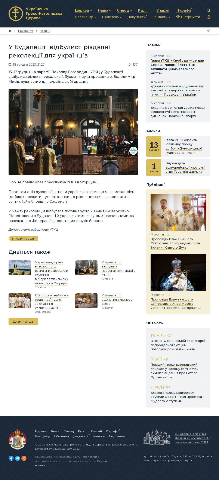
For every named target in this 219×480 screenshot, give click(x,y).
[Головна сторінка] (10, 30)
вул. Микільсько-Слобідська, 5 (164, 456)
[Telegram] (17, 458)
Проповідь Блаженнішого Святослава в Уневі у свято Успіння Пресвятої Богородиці (176, 303)
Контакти (99, 436)
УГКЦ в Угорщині (24, 238)
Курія (82, 431)
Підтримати (117, 436)
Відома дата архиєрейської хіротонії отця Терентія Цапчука (185, 167)
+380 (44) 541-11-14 (155, 460)
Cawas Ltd (58, 448)
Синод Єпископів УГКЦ (190, 433)
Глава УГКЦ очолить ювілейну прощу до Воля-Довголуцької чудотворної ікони (184, 146)
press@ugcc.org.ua (180, 460)
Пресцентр (42, 436)
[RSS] (24, 458)
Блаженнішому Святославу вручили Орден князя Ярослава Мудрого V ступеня (176, 397)
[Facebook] (11, 458)
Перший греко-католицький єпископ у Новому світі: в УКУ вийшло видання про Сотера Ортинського (174, 371)
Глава (55, 431)
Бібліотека (61, 436)
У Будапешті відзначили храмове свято (117, 299)
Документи (80, 436)
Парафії (112, 431)
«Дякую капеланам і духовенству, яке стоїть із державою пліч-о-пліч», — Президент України (177, 90)
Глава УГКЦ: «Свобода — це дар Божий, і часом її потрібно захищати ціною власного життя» (177, 67)
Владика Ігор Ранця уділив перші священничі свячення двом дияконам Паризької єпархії (178, 112)
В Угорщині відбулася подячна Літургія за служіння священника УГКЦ (52, 301)
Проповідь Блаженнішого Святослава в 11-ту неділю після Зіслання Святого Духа (176, 243)
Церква (41, 431)
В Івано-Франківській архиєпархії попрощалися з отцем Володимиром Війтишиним (178, 345)
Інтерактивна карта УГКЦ (191, 442)
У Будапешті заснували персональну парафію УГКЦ (118, 268)
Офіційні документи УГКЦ (192, 437)
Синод (69, 431)
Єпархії (96, 431)
